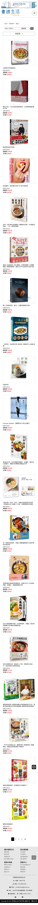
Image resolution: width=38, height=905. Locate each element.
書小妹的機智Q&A (25, 865)
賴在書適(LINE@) (9, 859)
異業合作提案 (8, 865)
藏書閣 (11, 23)
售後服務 (22, 869)
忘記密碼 (22, 852)
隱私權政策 (23, 859)
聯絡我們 (22, 872)
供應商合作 (7, 867)
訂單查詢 (22, 854)
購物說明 (22, 867)
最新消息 (6, 854)
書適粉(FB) (7, 856)
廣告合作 (6, 872)
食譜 (17, 23)
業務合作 (6, 869)
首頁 (5, 23)
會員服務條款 (24, 856)
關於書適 (6, 852)
